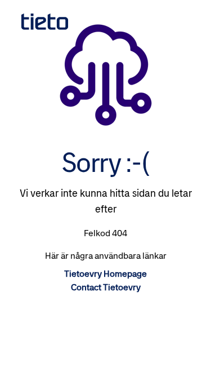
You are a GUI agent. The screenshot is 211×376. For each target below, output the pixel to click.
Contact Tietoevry (106, 287)
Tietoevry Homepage (105, 274)
